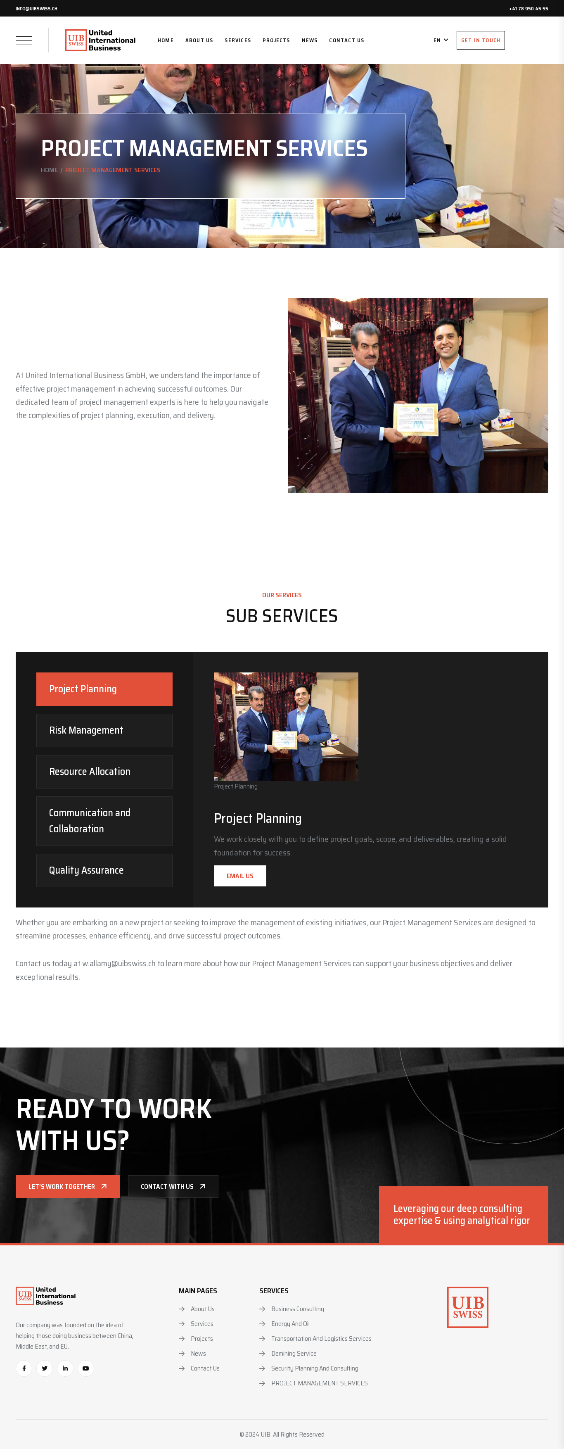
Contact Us (346, 40)
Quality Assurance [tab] (86, 870)
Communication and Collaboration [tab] (89, 821)
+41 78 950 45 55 (528, 8)
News (310, 40)
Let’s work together (61, 1186)
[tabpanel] (371, 779)
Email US (240, 876)
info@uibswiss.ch (36, 8)
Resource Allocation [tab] (89, 771)
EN (437, 40)
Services (238, 40)
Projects (276, 40)
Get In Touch (480, 40)
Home (166, 40)
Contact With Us (167, 1186)
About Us (199, 40)
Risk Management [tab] (86, 730)
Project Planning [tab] (83, 689)
